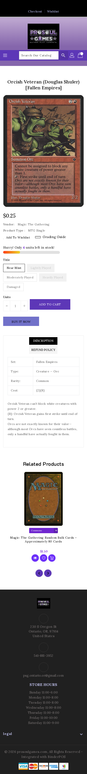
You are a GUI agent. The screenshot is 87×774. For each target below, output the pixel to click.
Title (6, 260)
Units (7, 297)
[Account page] (72, 55)
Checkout (35, 11)
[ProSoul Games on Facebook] (31, 5)
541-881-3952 (43, 656)
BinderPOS (57, 757)
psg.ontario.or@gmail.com (43, 675)
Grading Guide (54, 237)
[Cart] (80, 55)
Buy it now (21, 322)
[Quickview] (35, 558)
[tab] (43, 341)
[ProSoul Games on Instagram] (47, 5)
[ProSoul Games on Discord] (55, 5)
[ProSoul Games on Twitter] (39, 5)
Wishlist (53, 11)
